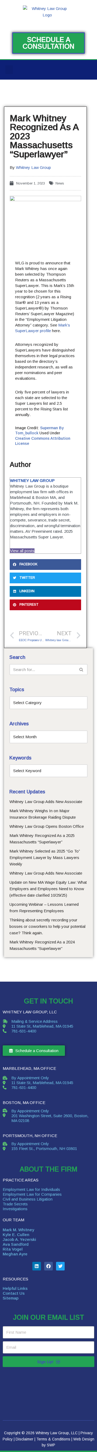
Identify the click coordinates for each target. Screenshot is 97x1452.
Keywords (20, 758)
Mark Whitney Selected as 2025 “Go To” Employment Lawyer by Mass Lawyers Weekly (44, 857)
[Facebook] (48, 1266)
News (60, 183)
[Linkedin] (36, 1266)
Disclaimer (24, 1439)
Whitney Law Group (33, 167)
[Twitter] (60, 1266)
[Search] (81, 669)
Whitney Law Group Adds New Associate (45, 801)
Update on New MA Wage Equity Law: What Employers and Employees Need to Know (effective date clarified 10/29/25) (48, 888)
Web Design (83, 1439)
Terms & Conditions (53, 1439)
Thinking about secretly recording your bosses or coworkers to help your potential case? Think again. (47, 926)
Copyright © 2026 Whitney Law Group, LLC (41, 1433)
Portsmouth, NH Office (30, 1135)
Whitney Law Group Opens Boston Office (46, 826)
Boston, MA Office (24, 1102)
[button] (9, 69)
